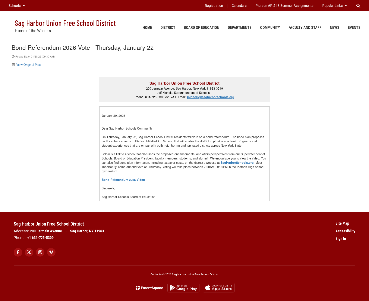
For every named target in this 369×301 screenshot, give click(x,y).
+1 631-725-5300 (40, 237)
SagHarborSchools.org (237, 162)
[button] (17, 6)
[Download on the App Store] (219, 287)
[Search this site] (358, 6)
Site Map (342, 223)
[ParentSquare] (149, 288)
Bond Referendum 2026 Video (123, 179)
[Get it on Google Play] (183, 287)
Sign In (340, 238)
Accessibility (345, 231)
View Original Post (28, 64)
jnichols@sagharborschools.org (210, 97)
